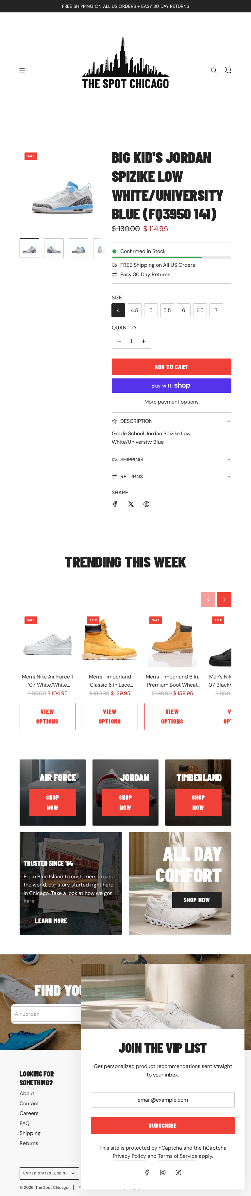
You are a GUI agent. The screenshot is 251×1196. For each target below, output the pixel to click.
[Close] (232, 976)
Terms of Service (177, 1156)
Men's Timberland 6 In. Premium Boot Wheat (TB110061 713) (172, 681)
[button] (25, 190)
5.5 (167, 310)
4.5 (134, 310)
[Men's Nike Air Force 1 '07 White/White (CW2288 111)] (47, 639)
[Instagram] (163, 1172)
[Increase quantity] (143, 341)
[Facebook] (147, 1172)
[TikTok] (178, 1172)
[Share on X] (131, 505)
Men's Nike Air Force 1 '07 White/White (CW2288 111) (47, 681)
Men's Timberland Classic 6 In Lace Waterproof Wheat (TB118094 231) (110, 681)
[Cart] (228, 70)
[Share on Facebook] (115, 505)
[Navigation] (22, 70)
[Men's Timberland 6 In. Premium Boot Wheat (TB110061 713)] (172, 639)
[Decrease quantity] (119, 341)
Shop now (52, 802)
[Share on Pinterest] (146, 505)
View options (47, 716)
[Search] (214, 70)
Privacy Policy (129, 1156)
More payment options (171, 401)
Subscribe (163, 1125)
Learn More (51, 920)
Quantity (124, 327)
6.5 (200, 310)
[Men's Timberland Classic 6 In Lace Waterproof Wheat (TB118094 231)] (110, 639)
